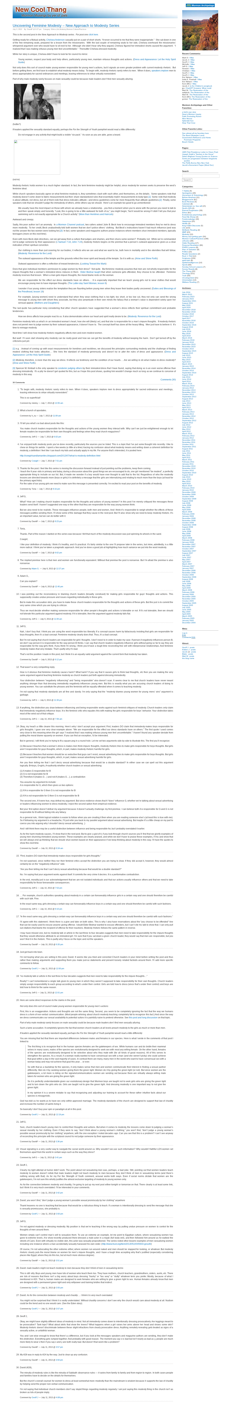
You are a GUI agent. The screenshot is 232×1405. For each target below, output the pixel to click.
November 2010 (189, 468)
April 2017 (186, 318)
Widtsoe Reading (189, 282)
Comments (188, 637)
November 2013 (189, 392)
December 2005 (189, 597)
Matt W (185, 656)
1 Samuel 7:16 (63, 242)
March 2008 (187, 538)
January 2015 (188, 366)
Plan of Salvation (189, 249)
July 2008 (186, 529)
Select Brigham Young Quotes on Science (200, 156)
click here (93, 34)
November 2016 (189, 320)
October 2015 (188, 349)
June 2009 (186, 505)
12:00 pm (60, 968)
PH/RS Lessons (188, 247)
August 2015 (187, 353)
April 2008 (186, 536)
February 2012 (188, 436)
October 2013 (188, 394)
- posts (191, 647)
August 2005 (187, 605)
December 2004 (189, 623)
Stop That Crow (188, 123)
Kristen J (185, 650)
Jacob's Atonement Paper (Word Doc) (198, 165)
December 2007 (189, 544)
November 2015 (189, 347)
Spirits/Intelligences (190, 263)
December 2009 (189, 492)
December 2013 (189, 390)
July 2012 (186, 425)
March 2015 (187, 364)
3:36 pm (59, 1141)
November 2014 (189, 368)
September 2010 (189, 473)
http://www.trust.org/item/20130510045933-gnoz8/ (126, 1244)
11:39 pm (58, 700)
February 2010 (188, 488)
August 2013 (187, 399)
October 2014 (188, 370)
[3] (61, 230)
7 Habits (185, 191)
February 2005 (188, 618)
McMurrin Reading (189, 230)
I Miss (191, 58)
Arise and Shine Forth (146, 258)
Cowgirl (35, 461)
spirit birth (186, 260)
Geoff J (35, 968)
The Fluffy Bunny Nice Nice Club (195, 163)
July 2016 (186, 329)
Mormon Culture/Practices (76, 29)
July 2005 (186, 607)
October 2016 (188, 323)
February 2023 (188, 297)
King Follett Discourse (191, 226)
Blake (184, 654)
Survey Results (188, 269)
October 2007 (188, 549)
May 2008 (186, 534)
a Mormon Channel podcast (70, 224)
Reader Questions (189, 254)
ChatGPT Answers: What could (198, 88)
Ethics (53, 29)
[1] (149, 197)
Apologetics (187, 193)
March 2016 (187, 338)
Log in (184, 633)
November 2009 (189, 494)
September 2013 (189, 397)
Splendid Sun (188, 121)
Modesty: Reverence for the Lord (35, 253)
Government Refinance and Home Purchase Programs (196, 139)
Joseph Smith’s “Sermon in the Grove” (198, 154)
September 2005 (189, 603)
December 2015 (189, 344)
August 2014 (187, 375)
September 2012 (189, 420)
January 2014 (188, 388)
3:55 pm (59, 1288)
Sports (185, 265)
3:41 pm (58, 1157)
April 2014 (186, 381)
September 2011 (189, 447)
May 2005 (186, 612)
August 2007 (187, 553)
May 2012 (186, 429)
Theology (186, 273)
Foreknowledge (188, 219)
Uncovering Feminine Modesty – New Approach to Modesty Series (66, 26)
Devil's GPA (187, 208)
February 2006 (188, 592)
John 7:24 (77, 242)
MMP (184, 232)
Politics (185, 252)
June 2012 (186, 427)
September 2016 (189, 325)
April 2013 (186, 407)
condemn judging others (70, 368)
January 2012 (188, 438)
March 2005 (187, 616)
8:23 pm (58, 521)
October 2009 (188, 497)
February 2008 (188, 540)
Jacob (184, 652)
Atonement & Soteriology (192, 195)
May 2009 (186, 507)
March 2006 (187, 590)
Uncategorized (188, 278)
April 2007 (186, 562)
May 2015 (186, 360)
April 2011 (186, 457)
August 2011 (187, 449)
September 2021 (189, 301)
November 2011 (188, 442)
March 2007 (187, 564)
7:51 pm (58, 461)
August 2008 (187, 527)
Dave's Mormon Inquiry (191, 114)
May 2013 (186, 405)
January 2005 (188, 620)
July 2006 (186, 581)
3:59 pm (59, 1360)
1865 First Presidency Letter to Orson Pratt (200, 152)
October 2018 (188, 314)
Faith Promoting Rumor (191, 116)
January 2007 (188, 568)
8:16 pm (56, 489)
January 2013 (188, 414)
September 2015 (189, 351)
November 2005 (189, 599)
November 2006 (189, 573)
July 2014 (186, 377)
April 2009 (186, 510)
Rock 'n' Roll (187, 256)
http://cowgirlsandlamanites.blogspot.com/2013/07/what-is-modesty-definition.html (60, 455)
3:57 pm (59, 1309)
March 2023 (187, 294)
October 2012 (188, 418)
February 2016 (188, 340)
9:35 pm (59, 944)
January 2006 (188, 594)
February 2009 (188, 514)
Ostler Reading (188, 243)
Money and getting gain (192, 236)
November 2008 (189, 520)
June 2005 (186, 610)
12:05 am (59, 403)
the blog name (188, 658)
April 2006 (186, 588)
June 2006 (186, 583)
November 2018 (189, 312)
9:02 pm (58, 553)
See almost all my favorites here (195, 133)
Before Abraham (189, 197)
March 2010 (187, 486)
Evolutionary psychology (192, 215)
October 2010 (188, 470)
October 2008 (188, 523)
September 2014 (189, 373)
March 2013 (187, 410)
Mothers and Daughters (46, 303)
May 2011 (186, 455)
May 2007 (186, 560)
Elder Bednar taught (90, 272)
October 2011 (188, 444)
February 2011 (188, 462)
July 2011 (186, 451)
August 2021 (187, 303)
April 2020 (186, 307)
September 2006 (189, 577)
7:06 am (58, 719)
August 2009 (187, 501)
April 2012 (186, 431)
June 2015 (186, 357)
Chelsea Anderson (55, 40)
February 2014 (188, 386)
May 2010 (186, 481)
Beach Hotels (187, 142)
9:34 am (59, 848)
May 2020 (186, 305)
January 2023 (188, 299)
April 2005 (186, 614)
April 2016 (186, 336)
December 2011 (188, 440)
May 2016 (186, 334)
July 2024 (186, 292)
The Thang (186, 271)
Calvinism (186, 204)
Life (57, 29)
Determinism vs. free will (192, 206)
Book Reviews (188, 202)
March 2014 (187, 384)
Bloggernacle (187, 200)
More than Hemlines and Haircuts (96, 214)
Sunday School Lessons (192, 267)
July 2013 (186, 401)
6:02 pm (57, 437)
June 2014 (186, 379)
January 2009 (188, 516)
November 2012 (189, 416)
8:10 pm (58, 909)
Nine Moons (187, 119)
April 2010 (186, 484)
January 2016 (188, 342)
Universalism (187, 280)
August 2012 (187, 423)
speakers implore (160, 70)
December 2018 (189, 310)
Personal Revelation (190, 245)
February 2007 (188, 566)
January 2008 (188, 542)
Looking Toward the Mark (93, 263)
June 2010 (186, 479)
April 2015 (186, 362)
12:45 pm (59, 586)
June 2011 (186, 453)
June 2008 (186, 531)
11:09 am (57, 416)
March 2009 (187, 512)
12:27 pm (60, 568)
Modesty (63, 29)
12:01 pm (59, 992)
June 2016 (186, 331)
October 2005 (188, 601)
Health (185, 223)
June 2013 (186, 403)
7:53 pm (58, 888)
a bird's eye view (189, 112)
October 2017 (188, 316)
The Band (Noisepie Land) (193, 135)
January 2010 (188, 490)
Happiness (186, 221)
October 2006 (188, 575)
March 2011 (187, 460)
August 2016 (187, 327)
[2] (160, 200)
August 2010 (187, 475)
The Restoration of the (198, 90)
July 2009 (186, 503)
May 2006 (186, 586)
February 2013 (188, 412)
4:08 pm (59, 1397)
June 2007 (186, 557)
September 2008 (189, 525)
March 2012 (187, 434)
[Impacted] (37, 120)
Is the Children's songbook (201, 86)
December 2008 (189, 518)
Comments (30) (168, 379)
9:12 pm (58, 659)
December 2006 (189, 570)
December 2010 (189, 466)
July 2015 (186, 355)
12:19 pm (60, 1114)
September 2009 (189, 499)
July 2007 (186, 555)
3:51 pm (59, 1260)
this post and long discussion (143, 1017)
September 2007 (189, 551)
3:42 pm (59, 1193)
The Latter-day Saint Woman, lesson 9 (87, 283)
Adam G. (35, 568)
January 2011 (188, 464)
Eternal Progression (190, 210)
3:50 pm (59, 1214)
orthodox (186, 241)
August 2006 (187, 579)
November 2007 (189, 547)
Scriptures (186, 258)
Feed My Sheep (189, 217)
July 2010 (186, 477)
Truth (184, 276)
